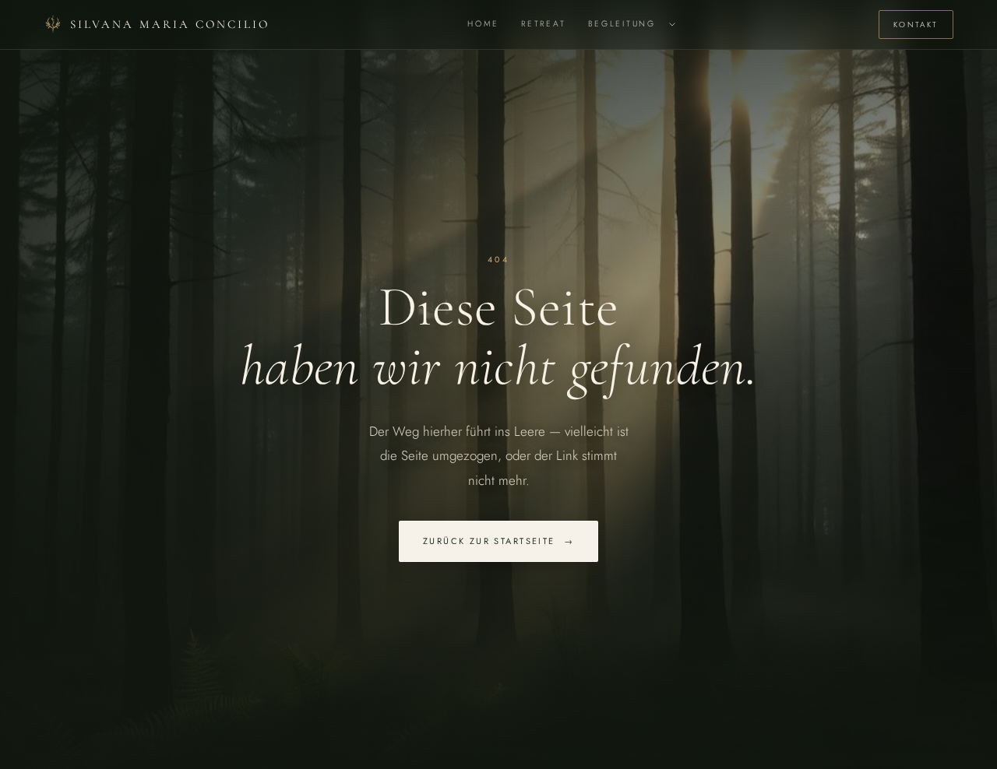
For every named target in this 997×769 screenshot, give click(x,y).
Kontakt (916, 24)
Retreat (543, 24)
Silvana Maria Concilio (170, 24)
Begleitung (622, 24)
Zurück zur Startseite (498, 541)
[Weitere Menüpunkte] (672, 24)
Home (483, 24)
